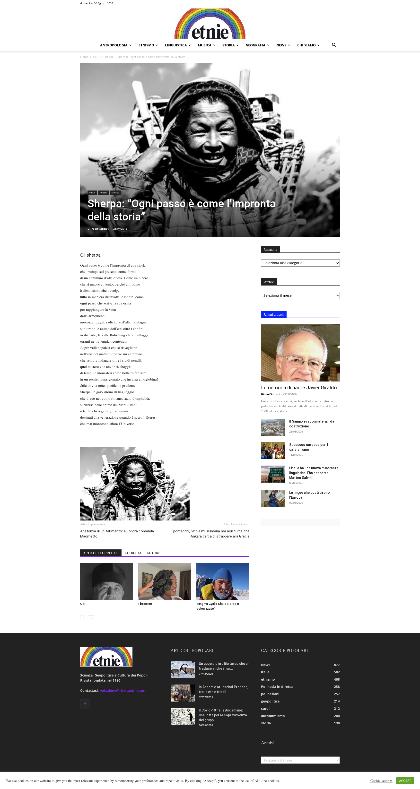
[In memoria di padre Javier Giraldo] (300, 352)
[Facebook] (85, 704)
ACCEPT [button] (405, 780)
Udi (82, 604)
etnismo (146, 45)
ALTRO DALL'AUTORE (142, 553)
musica (204, 45)
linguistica (176, 45)
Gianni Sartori (270, 394)
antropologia (114, 45)
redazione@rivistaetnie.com (123, 690)
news (281, 45)
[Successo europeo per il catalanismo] (273, 450)
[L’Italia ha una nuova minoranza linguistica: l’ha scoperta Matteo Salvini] (273, 474)
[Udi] (106, 581)
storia (228, 45)
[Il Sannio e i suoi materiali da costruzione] (273, 427)
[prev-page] (83, 618)
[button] (334, 45)
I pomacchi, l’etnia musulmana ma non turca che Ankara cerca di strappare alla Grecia (210, 533)
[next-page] (91, 618)
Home (84, 57)
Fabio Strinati (100, 228)
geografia (255, 45)
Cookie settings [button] (381, 781)
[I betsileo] (164, 581)
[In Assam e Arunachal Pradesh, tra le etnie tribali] (183, 693)
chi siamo (306, 45)
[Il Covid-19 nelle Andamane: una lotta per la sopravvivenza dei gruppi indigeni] (183, 716)
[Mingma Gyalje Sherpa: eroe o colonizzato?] (222, 581)
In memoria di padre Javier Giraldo (299, 387)
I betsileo (145, 604)
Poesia (103, 192)
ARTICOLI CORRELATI (101, 553)
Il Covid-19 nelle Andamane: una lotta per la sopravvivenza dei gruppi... (223, 715)
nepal (109, 57)
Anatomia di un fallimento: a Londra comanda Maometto (117, 533)
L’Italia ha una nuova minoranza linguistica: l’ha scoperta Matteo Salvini (314, 473)
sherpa (116, 192)
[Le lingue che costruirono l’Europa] (273, 498)
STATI (97, 57)
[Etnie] (210, 23)
